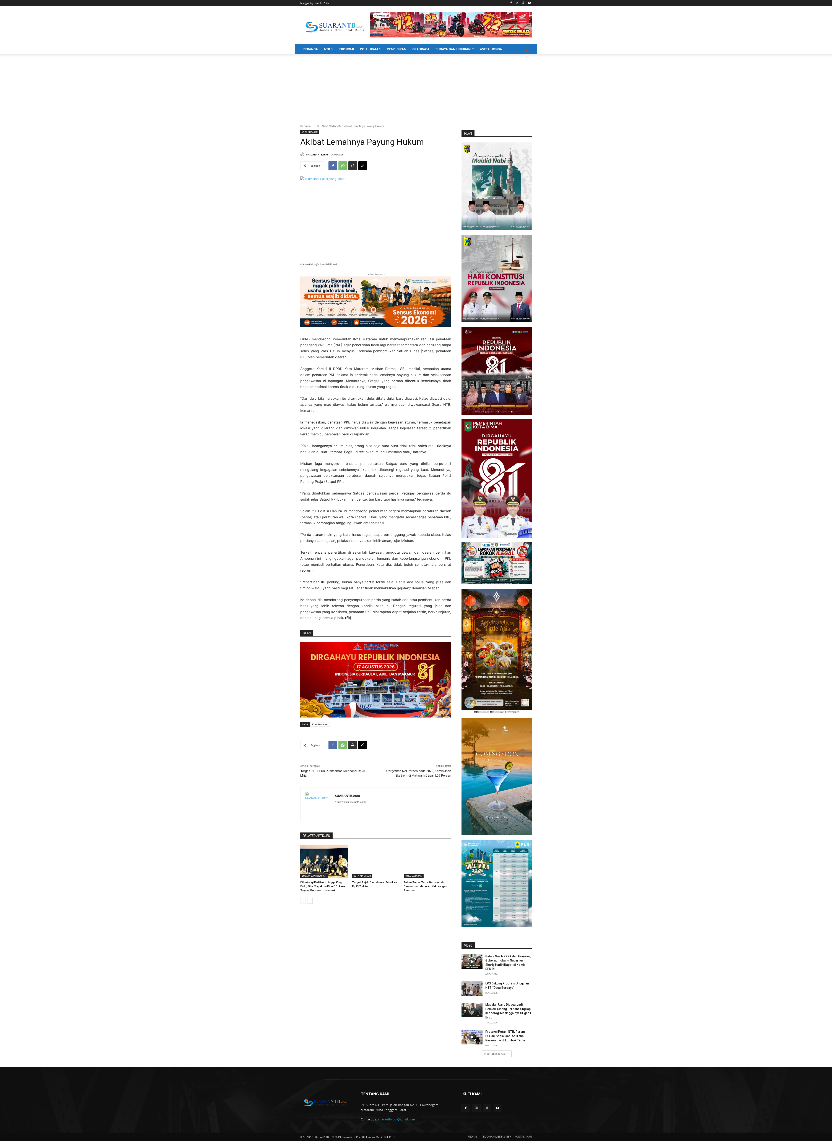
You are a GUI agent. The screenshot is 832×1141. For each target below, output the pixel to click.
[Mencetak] (352, 165)
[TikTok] (523, 3)
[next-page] (310, 901)
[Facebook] (511, 3)
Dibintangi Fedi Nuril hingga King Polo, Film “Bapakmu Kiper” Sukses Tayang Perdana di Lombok (322, 886)
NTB (316, 126)
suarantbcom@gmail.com (396, 1119)
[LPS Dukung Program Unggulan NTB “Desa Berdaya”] (472, 988)
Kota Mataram (320, 724)
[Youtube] (529, 3)
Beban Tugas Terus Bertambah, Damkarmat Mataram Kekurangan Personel (425, 886)
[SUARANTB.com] (303, 154)
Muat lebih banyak (495, 1053)
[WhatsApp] (342, 165)
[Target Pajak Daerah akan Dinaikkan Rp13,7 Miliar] (376, 861)
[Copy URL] (362, 165)
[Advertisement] (416, 87)
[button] (526, 49)
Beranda (305, 126)
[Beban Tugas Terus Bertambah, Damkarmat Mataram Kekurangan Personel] (427, 861)
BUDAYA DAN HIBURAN (314, 875)
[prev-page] (303, 901)
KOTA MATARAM (331, 126)
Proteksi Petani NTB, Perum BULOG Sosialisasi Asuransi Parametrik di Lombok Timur (505, 1036)
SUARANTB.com (318, 154)
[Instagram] (517, 3)
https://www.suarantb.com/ (350, 801)
